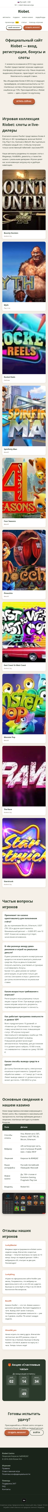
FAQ (4, 1486)
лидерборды (40, 17)
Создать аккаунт (17, 1432)
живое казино (27, 17)
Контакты (6, 1489)
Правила (6, 1468)
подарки (16, 17)
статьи (24, 22)
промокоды (11, 22)
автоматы (6, 17)
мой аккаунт (14, 28)
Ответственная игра (11, 1471)
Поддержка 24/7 (9, 1483)
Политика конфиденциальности (16, 1474)
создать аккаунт (32, 27)
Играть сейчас (24, 101)
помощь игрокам (36, 22)
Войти (36, 1432)
